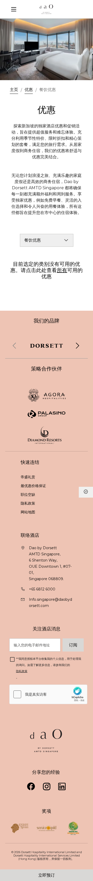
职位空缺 (28, 494)
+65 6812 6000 (42, 589)
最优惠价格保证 (34, 485)
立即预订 (46, 875)
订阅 (73, 644)
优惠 (29, 89)
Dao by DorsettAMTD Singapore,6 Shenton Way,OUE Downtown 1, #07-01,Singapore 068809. (50, 563)
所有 (62, 270)
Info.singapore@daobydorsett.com (50, 602)
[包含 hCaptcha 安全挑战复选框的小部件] (48, 694)
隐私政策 (28, 503)
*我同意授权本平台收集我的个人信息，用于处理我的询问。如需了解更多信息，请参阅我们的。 (48, 668)
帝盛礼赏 (28, 477)
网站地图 (28, 512)
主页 (14, 89)
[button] (77, 346)
